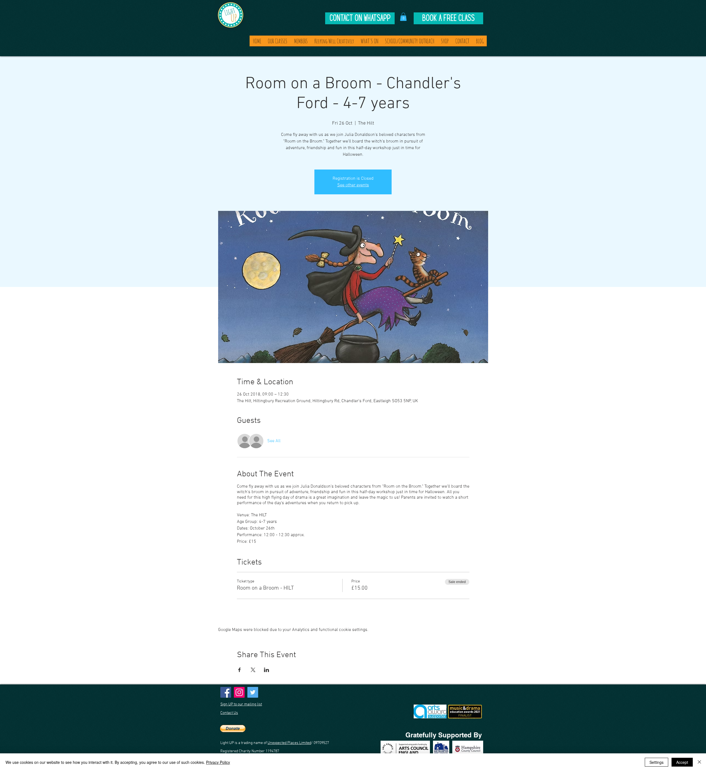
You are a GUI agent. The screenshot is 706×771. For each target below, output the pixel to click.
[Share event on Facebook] (239, 670)
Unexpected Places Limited (289, 743)
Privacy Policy (218, 762)
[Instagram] (239, 692)
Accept (682, 762)
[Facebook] (225, 692)
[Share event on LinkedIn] (266, 670)
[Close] (699, 762)
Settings (656, 762)
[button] (403, 17)
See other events (353, 185)
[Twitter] (252, 692)
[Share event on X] (253, 670)
